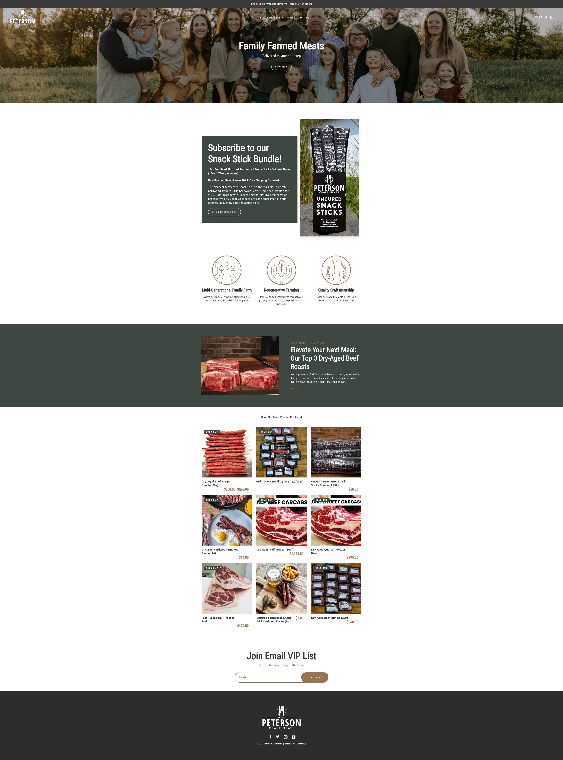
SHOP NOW (281, 67)
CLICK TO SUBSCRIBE (224, 212)
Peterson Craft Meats (273, 743)
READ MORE (298, 388)
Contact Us (301, 743)
